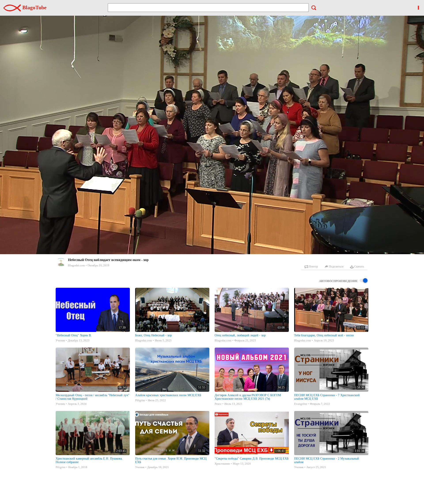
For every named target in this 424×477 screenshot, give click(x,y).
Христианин (222, 463)
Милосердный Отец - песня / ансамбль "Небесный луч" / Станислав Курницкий (92, 397)
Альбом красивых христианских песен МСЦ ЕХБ (168, 395)
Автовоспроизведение (338, 281)
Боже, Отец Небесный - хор (153, 335)
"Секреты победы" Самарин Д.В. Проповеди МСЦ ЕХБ (252, 458)
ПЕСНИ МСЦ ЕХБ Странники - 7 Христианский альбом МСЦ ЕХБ (327, 397)
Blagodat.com (76, 265)
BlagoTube (34, 7)
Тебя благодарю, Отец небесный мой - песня (324, 335)
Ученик (60, 340)
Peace (218, 403)
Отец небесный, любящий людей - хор (240, 335)
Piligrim (140, 400)
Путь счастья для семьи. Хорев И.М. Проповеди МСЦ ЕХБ (170, 460)
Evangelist (300, 403)
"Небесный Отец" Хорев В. (74, 335)
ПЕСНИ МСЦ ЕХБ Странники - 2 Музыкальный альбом (326, 460)
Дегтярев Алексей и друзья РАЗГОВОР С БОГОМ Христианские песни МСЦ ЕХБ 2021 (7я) (248, 397)
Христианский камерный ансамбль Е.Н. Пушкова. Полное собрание (89, 460)
